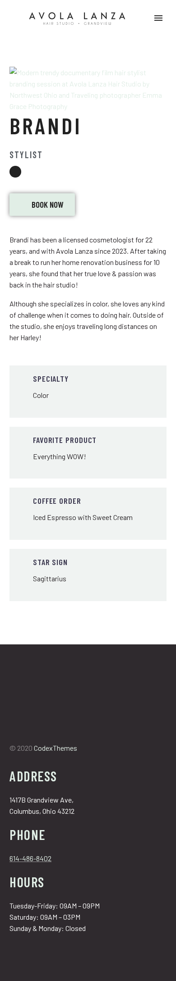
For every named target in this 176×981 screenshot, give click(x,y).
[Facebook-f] (14, 732)
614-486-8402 (30, 858)
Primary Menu (158, 18)
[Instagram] (15, 172)
